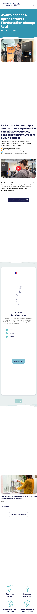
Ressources (4, 11)
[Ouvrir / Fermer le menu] (33, 4)
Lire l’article (5, 507)
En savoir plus (18, 361)
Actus (12, 11)
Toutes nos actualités (18, 514)
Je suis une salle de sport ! (18, 200)
